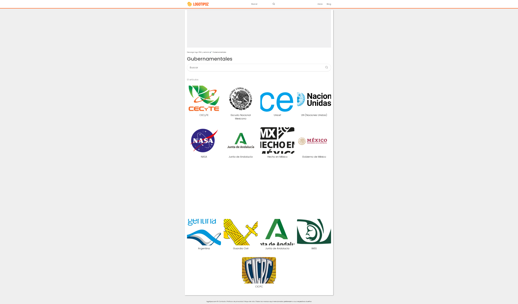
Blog (329, 4)
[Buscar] (274, 4)
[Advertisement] (259, 29)
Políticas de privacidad (235, 301)
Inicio (320, 4)
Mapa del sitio (249, 301)
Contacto (222, 301)
